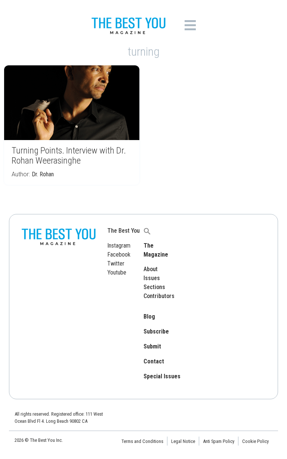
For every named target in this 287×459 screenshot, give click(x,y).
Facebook (118, 254)
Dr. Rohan (43, 174)
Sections (154, 287)
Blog (149, 316)
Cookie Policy (255, 441)
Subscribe (156, 331)
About (151, 269)
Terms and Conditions (142, 441)
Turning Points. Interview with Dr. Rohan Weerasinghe (69, 155)
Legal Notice (183, 441)
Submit (152, 346)
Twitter (115, 263)
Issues (152, 278)
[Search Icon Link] (147, 230)
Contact (154, 361)
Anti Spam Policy (218, 441)
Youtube (116, 272)
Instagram (118, 245)
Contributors (159, 296)
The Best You (123, 230)
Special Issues (162, 376)
